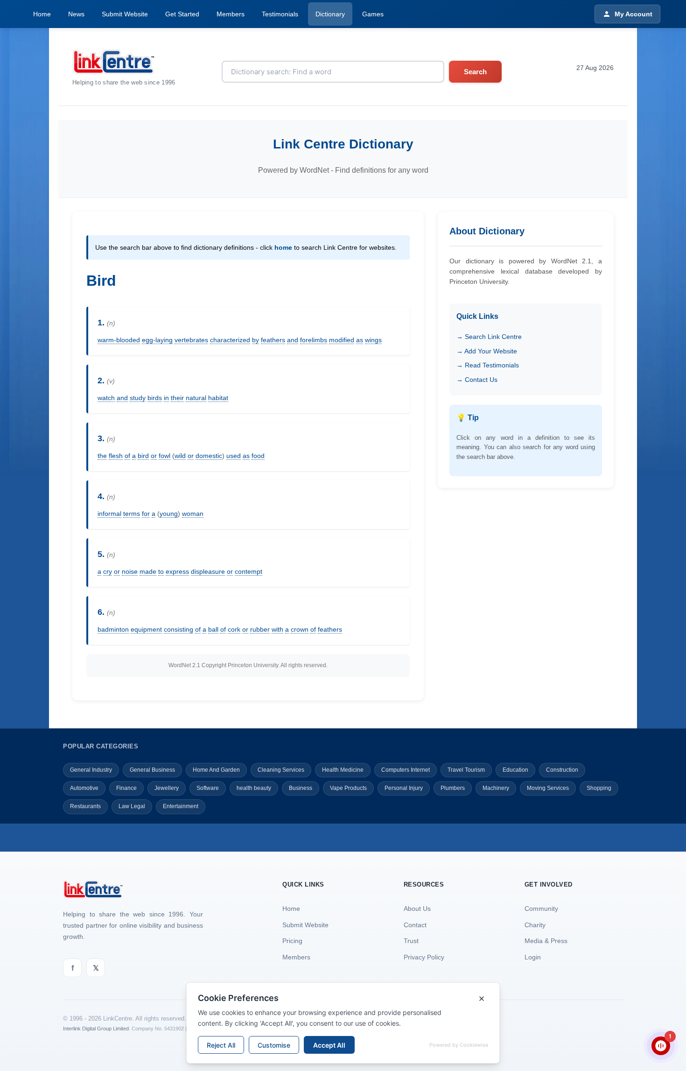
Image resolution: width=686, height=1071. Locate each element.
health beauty (254, 788)
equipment (146, 629)
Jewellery (166, 788)
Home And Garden (216, 770)
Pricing (292, 940)
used (233, 455)
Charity (535, 925)
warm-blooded (119, 340)
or (154, 455)
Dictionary (330, 14)
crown (299, 629)
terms (131, 513)
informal (109, 513)
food (258, 455)
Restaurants (85, 806)
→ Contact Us (476, 379)
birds (154, 398)
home (283, 247)
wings (373, 340)
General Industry (91, 770)
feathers (273, 340)
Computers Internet (405, 770)
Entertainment (180, 806)
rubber (260, 629)
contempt (248, 571)
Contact (415, 925)
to (161, 571)
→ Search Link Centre (489, 336)
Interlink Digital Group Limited (96, 1028)
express (177, 571)
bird (143, 455)
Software (207, 788)
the (102, 455)
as (359, 340)
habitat (218, 398)
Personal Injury (404, 788)
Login (533, 957)
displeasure (208, 571)
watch (106, 398)
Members (231, 14)
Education (515, 770)
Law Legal (132, 806)
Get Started (182, 14)
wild (180, 455)
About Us (417, 908)
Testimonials (280, 14)
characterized (230, 340)
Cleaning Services (281, 770)
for (146, 513)
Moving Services (548, 788)
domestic (209, 455)
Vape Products (348, 788)
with (277, 629)
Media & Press (546, 940)
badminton (113, 629)
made (148, 571)
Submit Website (125, 14)
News (76, 14)
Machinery (496, 788)
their (177, 398)
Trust (411, 940)
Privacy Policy (424, 957)
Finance (126, 788)
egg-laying (157, 340)
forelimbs (313, 340)
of (127, 455)
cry (107, 571)
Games (373, 14)
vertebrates (191, 340)
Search (475, 72)
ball (213, 629)
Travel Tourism (466, 770)
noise (130, 571)
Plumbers (453, 788)
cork (234, 629)
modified (341, 340)
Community (541, 908)
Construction (562, 770)
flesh (116, 455)
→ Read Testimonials (487, 365)
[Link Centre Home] (123, 62)
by (255, 340)
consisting (178, 629)
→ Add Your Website (486, 351)
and (292, 340)
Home (42, 14)
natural (196, 398)
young (169, 513)
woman (192, 513)
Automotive (84, 788)
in (166, 398)
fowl (164, 455)
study (138, 398)
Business (300, 788)
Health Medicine (343, 770)
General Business (152, 770)
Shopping (599, 788)
